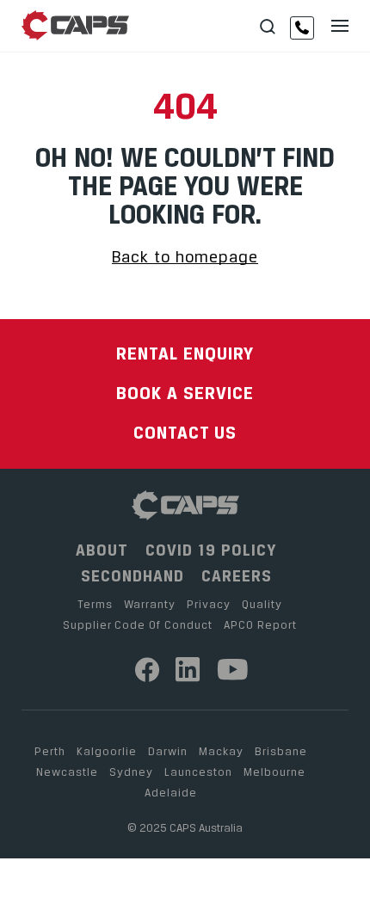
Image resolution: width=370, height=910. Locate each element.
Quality (262, 604)
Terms (95, 604)
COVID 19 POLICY (211, 550)
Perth (49, 751)
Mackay (221, 751)
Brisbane (281, 751)
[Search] (267, 27)
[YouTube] (233, 669)
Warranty (150, 604)
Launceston (198, 771)
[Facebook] (147, 669)
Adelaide (171, 792)
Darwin (168, 751)
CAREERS (236, 576)
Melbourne (274, 771)
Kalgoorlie (107, 751)
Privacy (209, 604)
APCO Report (260, 624)
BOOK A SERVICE (185, 392)
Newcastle (67, 771)
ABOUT (102, 550)
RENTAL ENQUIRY (185, 353)
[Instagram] (188, 669)
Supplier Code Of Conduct (138, 624)
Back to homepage (185, 256)
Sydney (131, 771)
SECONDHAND (132, 576)
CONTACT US (185, 432)
